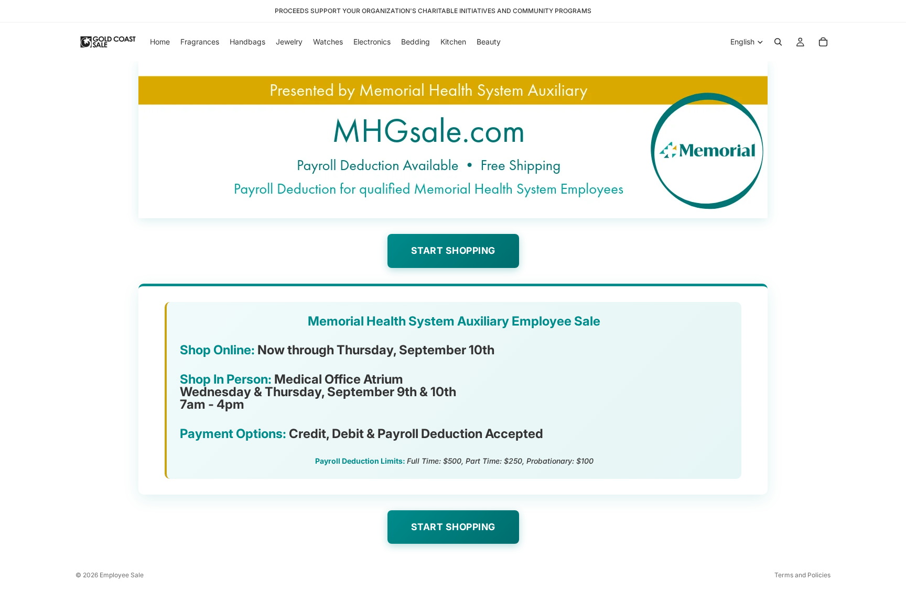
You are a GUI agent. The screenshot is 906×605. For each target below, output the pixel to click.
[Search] (778, 41)
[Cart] (823, 41)
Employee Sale (122, 575)
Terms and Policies (802, 575)
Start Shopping (453, 250)
